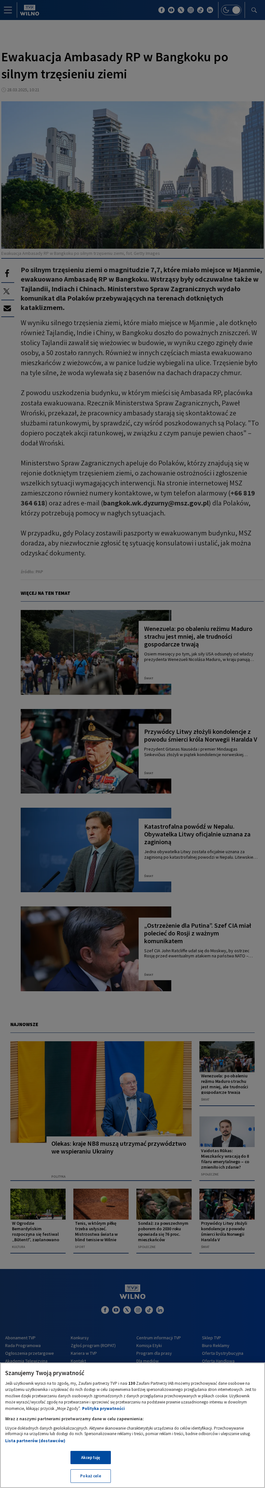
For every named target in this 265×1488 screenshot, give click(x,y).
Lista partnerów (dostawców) (35, 1440)
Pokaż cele (90, 1476)
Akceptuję (90, 1457)
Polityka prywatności (103, 1408)
